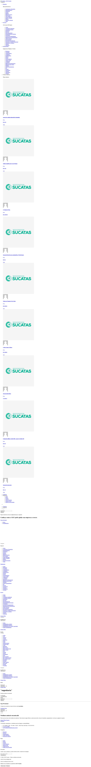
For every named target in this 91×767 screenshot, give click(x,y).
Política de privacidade (7, 747)
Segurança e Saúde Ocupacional (11, 41)
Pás (6, 68)
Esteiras (6, 56)
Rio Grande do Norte (7, 657)
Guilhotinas (7, 61)
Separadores (7, 70)
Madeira (7, 13)
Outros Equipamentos (9, 66)
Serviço (1, 592)
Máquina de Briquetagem (10, 63)
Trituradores (7, 72)
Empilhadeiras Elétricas (7, 625)
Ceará (4, 642)
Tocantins (5, 665)
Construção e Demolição (10, 9)
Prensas (6, 69)
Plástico (6, 19)
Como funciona (6, 744)
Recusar (7, 765)
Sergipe (4, 664)
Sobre (6, 496)
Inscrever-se (3, 755)
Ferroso (6, 12)
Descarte (7, 31)
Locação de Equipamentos (10, 36)
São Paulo (5, 663)
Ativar (3, 765)
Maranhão (5, 646)
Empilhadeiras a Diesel (7, 624)
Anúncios (5, 494)
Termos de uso (6, 746)
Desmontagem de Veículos (10, 34)
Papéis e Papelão (8, 18)
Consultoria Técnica (9, 29)
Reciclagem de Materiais (10, 40)
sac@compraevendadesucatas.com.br (10, 727)
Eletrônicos (7, 11)
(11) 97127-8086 (6, 726)
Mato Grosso (5, 647)
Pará (4, 651)
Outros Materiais (8, 16)
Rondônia (5, 659)
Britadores (7, 51)
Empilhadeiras (8, 55)
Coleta (6, 27)
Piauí (4, 655)
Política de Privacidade (9, 502)
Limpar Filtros (3, 720)
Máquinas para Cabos (9, 64)
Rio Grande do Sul (6, 658)
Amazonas (5, 639)
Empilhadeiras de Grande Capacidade (10, 626)
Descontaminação (8, 33)
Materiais (5, 4)
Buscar (2, 512)
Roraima (4, 661)
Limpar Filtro (3, 616)
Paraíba (4, 652)
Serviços (4, 22)
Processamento (8, 39)
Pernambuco (5, 654)
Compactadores (8, 53)
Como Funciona (8, 500)
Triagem (7, 44)
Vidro (6, 21)
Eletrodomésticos (8, 10)
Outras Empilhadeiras (7, 627)
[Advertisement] (45, 533)
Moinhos (7, 65)
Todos (4, 548)
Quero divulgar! (3, 520)
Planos (6, 497)
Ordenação (2, 685)
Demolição (7, 30)
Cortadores (7, 54)
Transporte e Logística (9, 43)
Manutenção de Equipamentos (11, 37)
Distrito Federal (6, 643)
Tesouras (7, 71)
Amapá (4, 638)
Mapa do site (5, 745)
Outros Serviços (8, 38)
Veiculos (7, 73)
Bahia (4, 640)
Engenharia (7, 35)
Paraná (4, 653)
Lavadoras (7, 62)
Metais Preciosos (8, 14)
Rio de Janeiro (6, 656)
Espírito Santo (5, 644)
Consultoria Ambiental (9, 28)
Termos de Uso (8, 501)
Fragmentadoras (8, 59)
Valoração (7, 45)
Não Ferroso (7, 15)
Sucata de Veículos (9, 20)
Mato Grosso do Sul (7, 648)
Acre (4, 636)
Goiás (4, 645)
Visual (1, 711)
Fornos (6, 57)
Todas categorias (6, 735)
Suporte (6, 498)
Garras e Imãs (8, 60)
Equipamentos (6, 46)
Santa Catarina (6, 662)
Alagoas (4, 637)
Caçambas (7, 52)
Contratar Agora (3, 708)
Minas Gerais (5, 649)
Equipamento (2, 564)
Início (4, 522)
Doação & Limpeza (7, 736)
